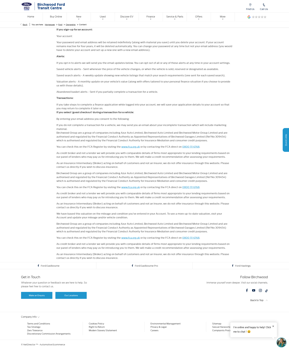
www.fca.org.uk (130, 146)
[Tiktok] (266, 291)
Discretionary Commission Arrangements (49, 333)
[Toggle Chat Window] (281, 342)
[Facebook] (247, 290)
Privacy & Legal (159, 326)
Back (25, 24)
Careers (154, 330)
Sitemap (216, 323)
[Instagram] (260, 290)
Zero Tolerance (34, 330)
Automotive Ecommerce (52, 344)
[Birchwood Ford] (50, 6)
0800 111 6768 (190, 146)
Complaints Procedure (224, 330)
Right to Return (97, 326)
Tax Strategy (33, 326)
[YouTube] (253, 290)
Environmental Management (166, 323)
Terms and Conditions (38, 323)
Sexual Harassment (222, 326)
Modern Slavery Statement (103, 330)
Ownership (71, 24)
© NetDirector (28, 344)
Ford (60, 24)
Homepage (50, 24)
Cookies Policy (96, 323)
